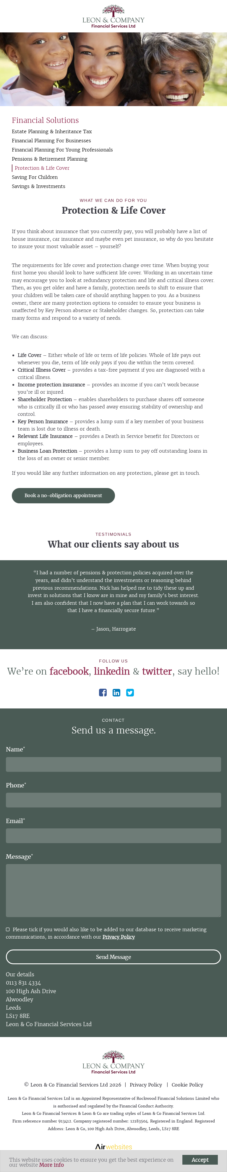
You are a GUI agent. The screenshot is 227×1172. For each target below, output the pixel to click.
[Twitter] (130, 692)
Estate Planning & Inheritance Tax (52, 131)
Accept (200, 1159)
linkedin (112, 671)
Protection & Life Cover (42, 168)
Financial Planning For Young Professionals (62, 149)
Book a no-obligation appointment (63, 495)
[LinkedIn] (116, 692)
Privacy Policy (119, 937)
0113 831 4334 (23, 982)
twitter (157, 671)
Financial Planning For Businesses (51, 140)
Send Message (113, 956)
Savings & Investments (38, 186)
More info (51, 1164)
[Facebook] (103, 692)
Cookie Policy (187, 1085)
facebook (69, 671)
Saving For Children (35, 177)
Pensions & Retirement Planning (49, 159)
